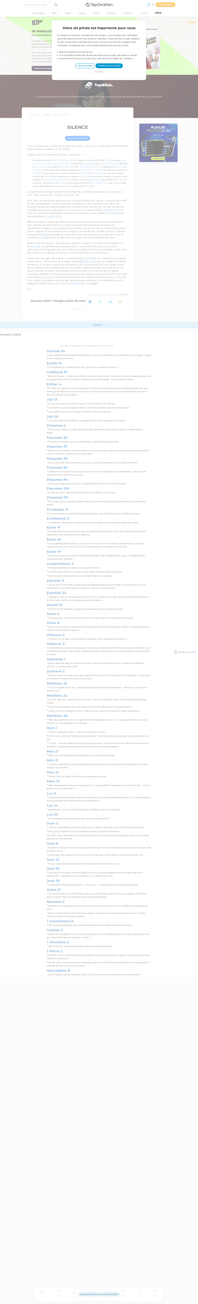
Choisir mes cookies (85, 66)
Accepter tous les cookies (109, 66)
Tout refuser (99, 72)
